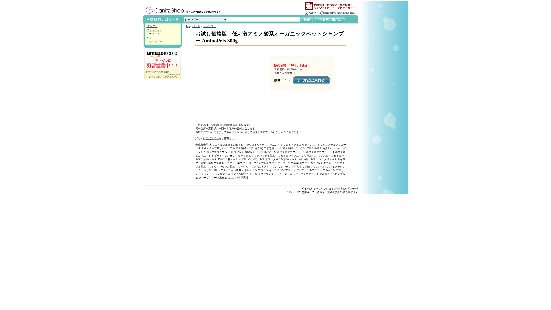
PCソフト (152, 26)
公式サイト (212, 138)
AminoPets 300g (219, 124)
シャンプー (155, 41)
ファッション (154, 30)
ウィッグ (154, 34)
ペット (150, 37)
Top (188, 26)
